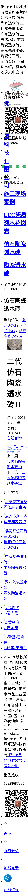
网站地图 (11, 766)
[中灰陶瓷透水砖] (15, 562)
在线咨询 (14, 438)
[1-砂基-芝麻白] (15, 642)
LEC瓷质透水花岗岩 (15, 223)
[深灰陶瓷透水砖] (15, 588)
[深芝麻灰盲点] (15, 516)
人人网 (15, 451)
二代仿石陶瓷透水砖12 (16, 477)
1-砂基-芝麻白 (15, 648)
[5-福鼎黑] (11, 608)
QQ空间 (16, 449)
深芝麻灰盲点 (15, 522)
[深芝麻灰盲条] (15, 502)
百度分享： (10, 449)
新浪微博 (21, 449)
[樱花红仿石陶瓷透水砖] (15, 536)
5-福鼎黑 (11, 613)
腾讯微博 (10, 451)
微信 (19, 451)
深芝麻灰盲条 (15, 507)
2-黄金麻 (11, 628)
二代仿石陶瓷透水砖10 (16, 461)
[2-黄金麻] (11, 622)
